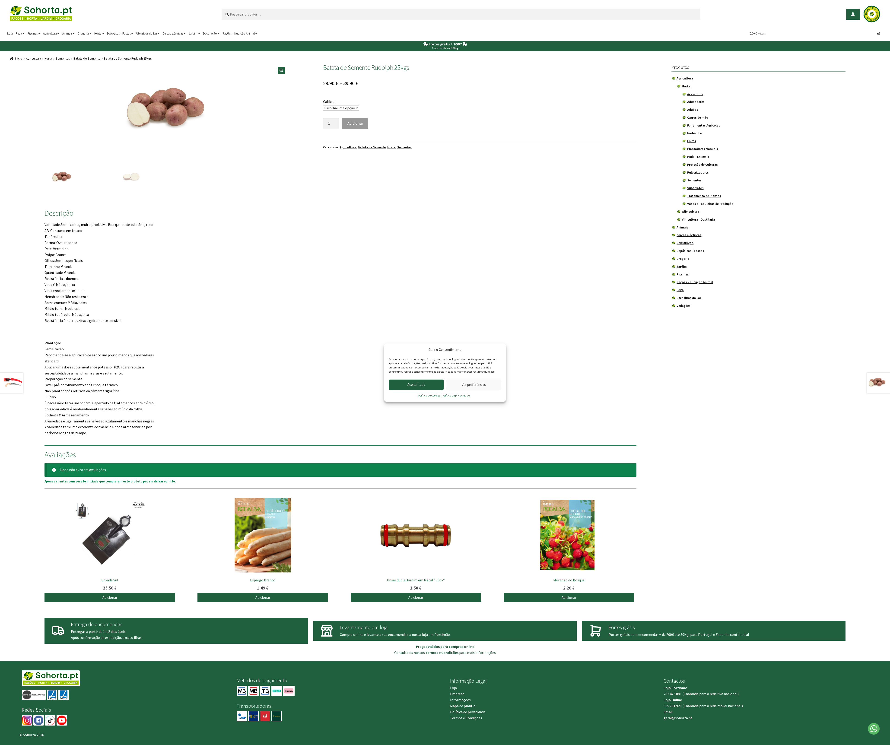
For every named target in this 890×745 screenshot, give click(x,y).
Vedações (683, 306)
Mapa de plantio (463, 706)
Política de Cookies (429, 395)
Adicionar (355, 123)
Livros (691, 141)
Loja (10, 33)
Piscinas (33, 33)
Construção (685, 243)
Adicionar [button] (109, 597)
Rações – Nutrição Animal (238, 33)
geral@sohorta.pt (678, 718)
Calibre (328, 101)
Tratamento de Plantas (704, 196)
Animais (67, 33)
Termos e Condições (466, 718)
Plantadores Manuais (702, 149)
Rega (19, 33)
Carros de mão (697, 117)
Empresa (457, 693)
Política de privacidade (456, 395)
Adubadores (696, 102)
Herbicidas (695, 133)
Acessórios (695, 94)
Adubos (692, 110)
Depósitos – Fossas (119, 33)
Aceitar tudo (416, 384)
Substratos (695, 188)
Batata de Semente (86, 58)
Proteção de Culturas (702, 164)
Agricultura (50, 33)
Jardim (193, 33)
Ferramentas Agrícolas (703, 125)
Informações (460, 699)
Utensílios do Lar (146, 33)
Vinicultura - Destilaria (698, 219)
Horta (98, 33)
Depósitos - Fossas (690, 251)
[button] (281, 70)
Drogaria (83, 33)
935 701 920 (673, 706)
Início (18, 58)
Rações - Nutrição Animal (695, 282)
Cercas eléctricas (172, 33)
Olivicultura (690, 211)
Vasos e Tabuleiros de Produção (710, 204)
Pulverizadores (698, 172)
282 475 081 (673, 693)
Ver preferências (474, 384)
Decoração (210, 33)
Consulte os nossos (426, 652)
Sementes (63, 58)
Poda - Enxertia (698, 157)
